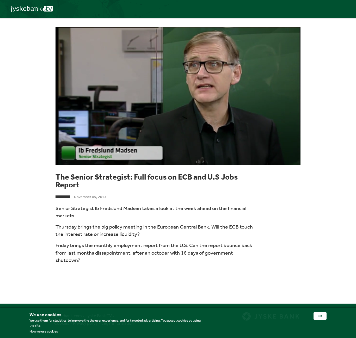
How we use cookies (43, 331)
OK (320, 316)
